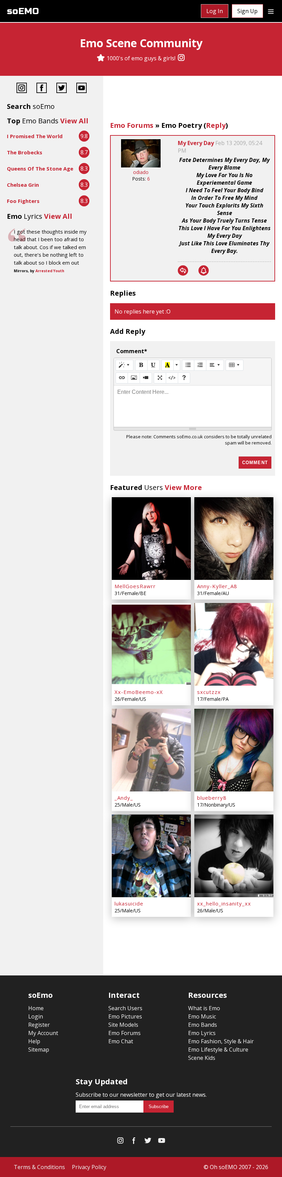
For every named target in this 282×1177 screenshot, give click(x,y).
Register (39, 1024)
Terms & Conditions (39, 1167)
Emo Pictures (125, 1016)
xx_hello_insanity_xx (224, 903)
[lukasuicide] (151, 856)
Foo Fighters (23, 200)
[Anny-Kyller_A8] (233, 538)
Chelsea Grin (23, 184)
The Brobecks (24, 152)
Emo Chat (120, 1041)
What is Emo (204, 1008)
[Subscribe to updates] (203, 270)
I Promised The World (35, 136)
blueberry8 (212, 797)
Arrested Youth (49, 270)
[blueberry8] (233, 750)
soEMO (23, 11)
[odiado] (141, 165)
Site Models (123, 1024)
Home (36, 1008)
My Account (43, 1033)
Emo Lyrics (202, 1033)
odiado (141, 172)
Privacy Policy (89, 1167)
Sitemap (38, 1049)
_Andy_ (124, 797)
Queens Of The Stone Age (40, 168)
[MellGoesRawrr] (151, 538)
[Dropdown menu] (271, 11)
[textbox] (192, 406)
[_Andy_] (151, 750)
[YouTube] (81, 89)
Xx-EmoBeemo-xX (139, 691)
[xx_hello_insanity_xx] (233, 856)
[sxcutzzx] (233, 644)
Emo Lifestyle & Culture (218, 1049)
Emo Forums (131, 125)
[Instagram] (181, 58)
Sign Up (247, 11)
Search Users (125, 1008)
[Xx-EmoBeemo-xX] (151, 644)
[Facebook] (41, 89)
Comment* (131, 351)
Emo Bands (202, 1024)
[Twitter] (61, 89)
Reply (216, 125)
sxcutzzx (209, 691)
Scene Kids (201, 1058)
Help (34, 1041)
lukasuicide (129, 903)
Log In (214, 11)
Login (35, 1016)
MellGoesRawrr (135, 586)
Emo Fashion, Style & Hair (221, 1041)
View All (74, 120)
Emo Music (202, 1016)
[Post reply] (183, 270)
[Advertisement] (192, 100)
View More (183, 487)
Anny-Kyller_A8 (217, 586)
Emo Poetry (181, 125)
